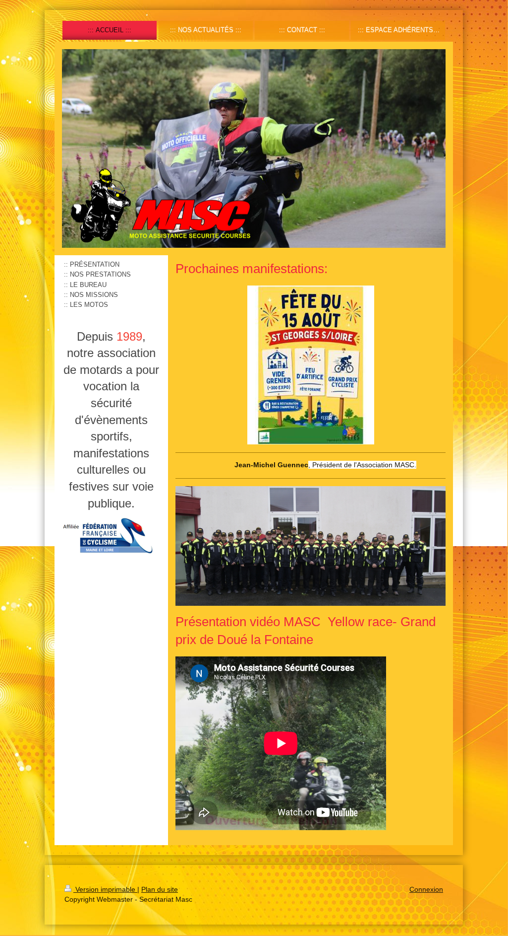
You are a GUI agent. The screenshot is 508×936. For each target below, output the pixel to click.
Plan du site (159, 889)
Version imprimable (105, 889)
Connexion (426, 889)
